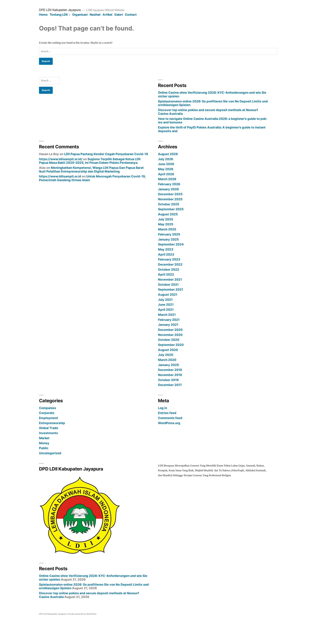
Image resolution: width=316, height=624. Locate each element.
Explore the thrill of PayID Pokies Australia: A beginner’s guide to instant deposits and (212, 129)
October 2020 (168, 340)
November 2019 (170, 375)
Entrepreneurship (52, 423)
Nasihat (95, 14)
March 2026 (167, 179)
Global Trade (48, 428)
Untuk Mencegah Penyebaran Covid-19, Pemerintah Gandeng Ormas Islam (92, 178)
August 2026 (168, 154)
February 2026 (169, 184)
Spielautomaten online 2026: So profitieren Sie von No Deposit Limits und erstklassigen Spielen (213, 103)
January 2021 (168, 324)
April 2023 (166, 254)
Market (44, 438)
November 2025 (170, 199)
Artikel (107, 14)
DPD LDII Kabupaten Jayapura (60, 10)
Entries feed (167, 413)
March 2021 (167, 315)
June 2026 (166, 164)
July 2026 (165, 159)
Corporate (46, 413)
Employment (48, 418)
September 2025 (171, 209)
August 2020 (168, 350)
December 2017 (170, 385)
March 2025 (167, 229)
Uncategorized (50, 453)
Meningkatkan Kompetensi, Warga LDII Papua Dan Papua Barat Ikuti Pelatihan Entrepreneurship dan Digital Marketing (91, 169)
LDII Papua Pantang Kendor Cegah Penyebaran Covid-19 (106, 154)
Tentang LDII (59, 14)
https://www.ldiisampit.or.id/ (60, 159)
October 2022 (168, 269)
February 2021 (169, 320)
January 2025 (168, 239)
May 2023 (165, 249)
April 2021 (166, 309)
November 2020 (170, 335)
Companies (47, 408)
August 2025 (168, 214)
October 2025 (168, 204)
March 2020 (167, 360)
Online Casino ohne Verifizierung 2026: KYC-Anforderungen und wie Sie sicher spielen (212, 94)
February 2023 (169, 259)
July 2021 (165, 299)
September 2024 (171, 244)
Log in (162, 408)
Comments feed (170, 418)
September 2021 (170, 289)
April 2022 (166, 274)
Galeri (118, 14)
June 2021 (166, 304)
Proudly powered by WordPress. (82, 614)
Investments (48, 433)
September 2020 (171, 345)
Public (43, 448)
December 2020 (170, 330)
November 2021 (170, 279)
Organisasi (80, 14)
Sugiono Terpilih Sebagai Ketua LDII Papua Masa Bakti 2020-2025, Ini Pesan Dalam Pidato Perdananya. (89, 161)
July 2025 (165, 219)
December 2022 (170, 264)
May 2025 (165, 224)
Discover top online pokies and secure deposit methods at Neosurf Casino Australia (208, 111)
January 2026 (168, 189)
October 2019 (168, 380)
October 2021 (168, 284)
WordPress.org (169, 423)
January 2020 (168, 365)
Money (44, 443)
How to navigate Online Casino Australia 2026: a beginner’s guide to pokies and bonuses (212, 120)
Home (43, 14)
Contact (131, 14)
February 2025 (169, 234)
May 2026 (165, 169)
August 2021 (167, 294)
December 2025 (170, 194)
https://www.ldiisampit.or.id (60, 176)
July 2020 (165, 355)
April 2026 (166, 174)
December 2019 (170, 370)
